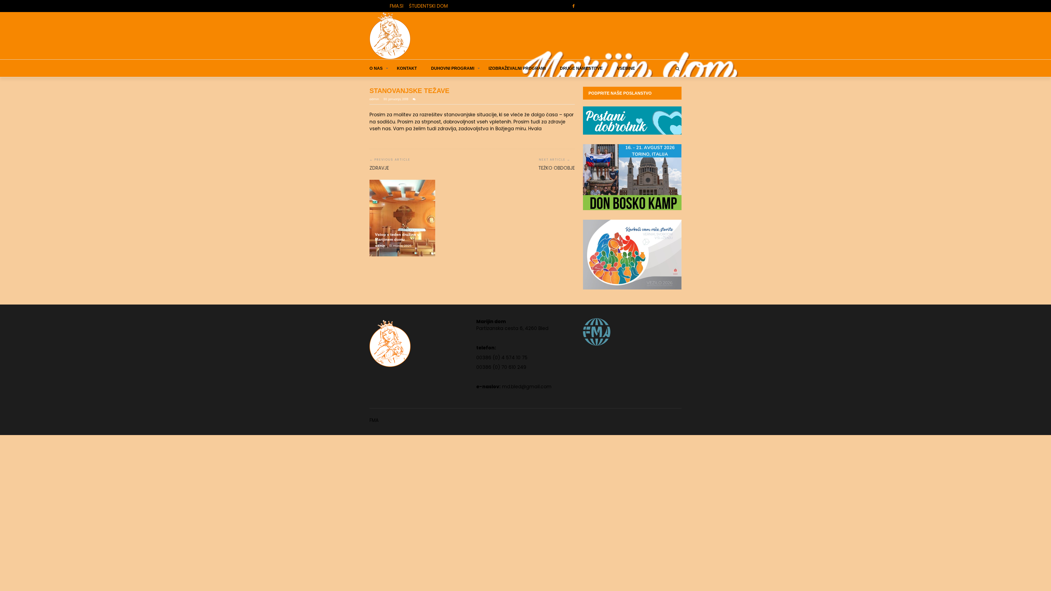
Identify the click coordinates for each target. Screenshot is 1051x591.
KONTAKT (407, 68)
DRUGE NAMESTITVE (581, 68)
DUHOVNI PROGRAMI (452, 68)
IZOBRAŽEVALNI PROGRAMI (517, 68)
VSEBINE (626, 68)
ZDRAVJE (379, 168)
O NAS (376, 68)
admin (374, 99)
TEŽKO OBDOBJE (556, 168)
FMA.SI (396, 6)
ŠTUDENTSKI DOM (428, 6)
